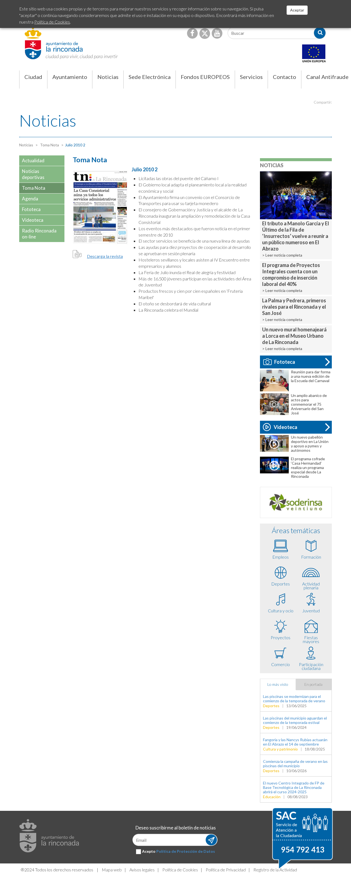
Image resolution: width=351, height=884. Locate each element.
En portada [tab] (313, 684)
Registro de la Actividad (275, 869)
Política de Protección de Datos (185, 851)
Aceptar (297, 10)
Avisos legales (142, 869)
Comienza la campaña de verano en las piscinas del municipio (295, 763)
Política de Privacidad (226, 869)
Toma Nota (49, 145)
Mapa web (112, 869)
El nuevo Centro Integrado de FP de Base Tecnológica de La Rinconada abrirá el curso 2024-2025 (293, 787)
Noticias (26, 145)
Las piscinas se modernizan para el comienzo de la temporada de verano (294, 698)
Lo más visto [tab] (277, 684)
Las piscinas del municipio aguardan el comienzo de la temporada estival (295, 720)
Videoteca (285, 427)
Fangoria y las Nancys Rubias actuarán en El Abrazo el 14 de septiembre (295, 741)
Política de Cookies (180, 869)
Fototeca (284, 362)
